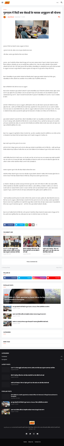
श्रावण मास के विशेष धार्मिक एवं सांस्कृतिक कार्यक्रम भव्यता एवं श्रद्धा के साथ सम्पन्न (29, 314)
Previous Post (6, 267)
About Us (30, 442)
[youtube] (37, 433)
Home (4, 9)
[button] (2, 2)
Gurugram (32, 359)
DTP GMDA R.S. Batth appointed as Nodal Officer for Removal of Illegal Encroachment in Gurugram (34, 395)
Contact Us (37, 442)
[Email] (33, 224)
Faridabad (32, 356)
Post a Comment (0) (32, 261)
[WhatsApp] (26, 224)
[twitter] (30, 433)
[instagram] (33, 433)
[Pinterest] (29, 224)
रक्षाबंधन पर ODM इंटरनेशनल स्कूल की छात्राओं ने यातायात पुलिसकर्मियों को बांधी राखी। (30, 321)
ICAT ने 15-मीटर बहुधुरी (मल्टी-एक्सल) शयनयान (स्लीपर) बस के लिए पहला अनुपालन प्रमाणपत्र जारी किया (11, 250)
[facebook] (26, 433)
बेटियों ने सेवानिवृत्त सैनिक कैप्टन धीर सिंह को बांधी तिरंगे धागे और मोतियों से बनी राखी (31, 250)
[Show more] (36, 224)
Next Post (58, 267)
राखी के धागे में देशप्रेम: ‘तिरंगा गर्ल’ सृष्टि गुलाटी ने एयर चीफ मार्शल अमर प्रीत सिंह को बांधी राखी (51, 250)
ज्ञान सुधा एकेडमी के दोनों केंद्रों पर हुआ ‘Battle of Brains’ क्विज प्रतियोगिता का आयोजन (31, 306)
